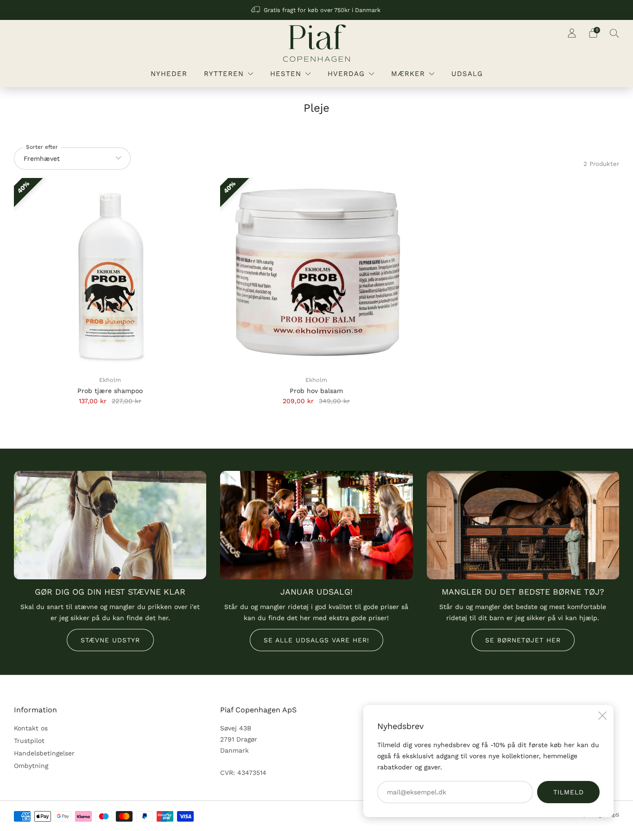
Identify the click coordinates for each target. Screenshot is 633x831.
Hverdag (346, 74)
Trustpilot (29, 740)
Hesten (285, 74)
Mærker (408, 74)
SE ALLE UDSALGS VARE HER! (316, 640)
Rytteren (224, 74)
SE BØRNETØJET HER (523, 640)
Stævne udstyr (110, 640)
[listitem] (316, 10)
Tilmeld (568, 792)
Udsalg (467, 74)
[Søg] (614, 33)
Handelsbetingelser (44, 753)
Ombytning (31, 765)
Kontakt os (31, 728)
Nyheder (169, 74)
